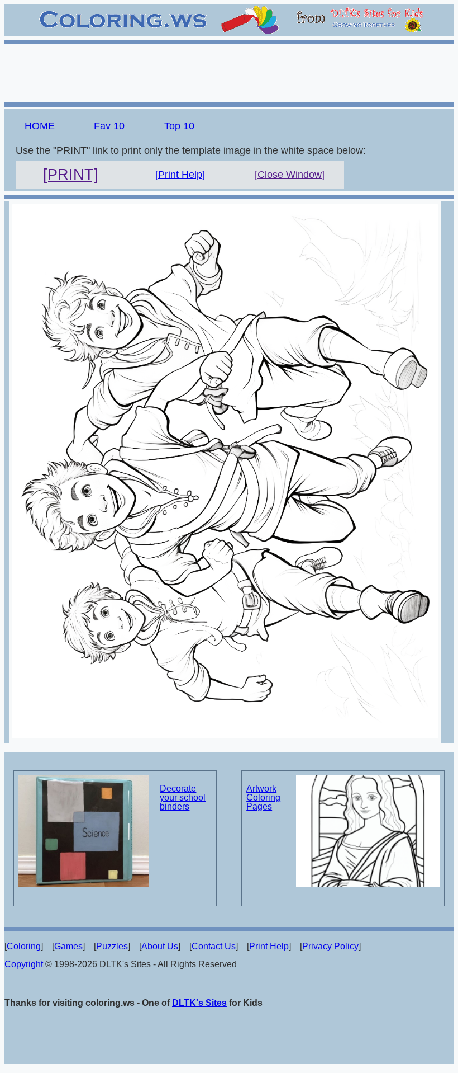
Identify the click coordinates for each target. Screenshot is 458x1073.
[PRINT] (70, 174)
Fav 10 (109, 125)
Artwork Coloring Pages (263, 797)
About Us (159, 946)
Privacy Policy (330, 946)
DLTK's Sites (199, 1003)
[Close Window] (290, 174)
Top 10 (179, 125)
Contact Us (214, 946)
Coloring (24, 946)
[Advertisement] (229, 71)
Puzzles (112, 946)
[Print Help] (180, 174)
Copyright (23, 964)
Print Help (269, 946)
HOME (40, 125)
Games (68, 946)
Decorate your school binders (183, 797)
